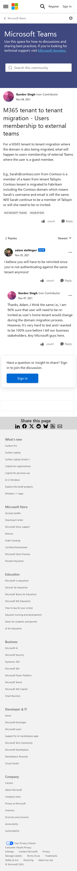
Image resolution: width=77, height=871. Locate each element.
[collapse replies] (38, 247)
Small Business (13, 695)
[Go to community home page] (15, 6)
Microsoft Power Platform (18, 675)
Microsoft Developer (15, 722)
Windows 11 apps (14, 493)
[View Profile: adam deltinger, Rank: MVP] (8, 252)
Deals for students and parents (21, 621)
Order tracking (12, 540)
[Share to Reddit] (38, 426)
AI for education (13, 628)
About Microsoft (13, 789)
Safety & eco (11, 860)
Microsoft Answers (52, 50)
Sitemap (9, 851)
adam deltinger (26, 250)
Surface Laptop (13, 452)
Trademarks (51, 855)
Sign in (22, 378)
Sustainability (12, 830)
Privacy (46, 851)
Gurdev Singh (25, 94)
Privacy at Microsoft (15, 803)
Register (54, 6)
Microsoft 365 (12, 668)
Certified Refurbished (16, 547)
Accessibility (11, 824)
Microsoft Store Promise (17, 554)
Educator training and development (23, 614)
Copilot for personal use (17, 473)
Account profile (13, 513)
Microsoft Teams (17, 18)
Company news (13, 796)
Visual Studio (12, 763)
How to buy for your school (19, 607)
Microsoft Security (14, 654)
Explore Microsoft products (19, 486)
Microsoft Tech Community (19, 742)
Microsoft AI (11, 648)
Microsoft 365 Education (17, 601)
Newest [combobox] (65, 238)
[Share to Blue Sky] (45, 426)
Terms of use (33, 855)
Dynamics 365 (12, 661)
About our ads (45, 860)
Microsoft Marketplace (17, 749)
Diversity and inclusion (17, 817)
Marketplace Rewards (16, 756)
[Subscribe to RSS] (52, 426)
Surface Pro (11, 445)
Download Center (14, 520)
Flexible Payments (14, 561)
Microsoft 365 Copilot (16, 689)
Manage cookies (13, 855)
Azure (8, 715)
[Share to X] (31, 426)
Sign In (67, 6)
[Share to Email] (60, 426)
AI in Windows (12, 479)
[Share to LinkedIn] (17, 426)
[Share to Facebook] (24, 426)
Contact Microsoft (28, 851)
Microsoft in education (16, 580)
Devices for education (16, 587)
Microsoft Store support (17, 526)
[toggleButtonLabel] (71, 18)
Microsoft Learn (13, 729)
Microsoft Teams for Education (20, 594)
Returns (9, 533)
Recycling (28, 860)
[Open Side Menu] (5, 6)
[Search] (42, 6)
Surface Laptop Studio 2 (17, 459)
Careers (9, 783)
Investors (10, 810)
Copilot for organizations (18, 466)
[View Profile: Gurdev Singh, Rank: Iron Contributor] (8, 96)
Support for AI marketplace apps (21, 736)
